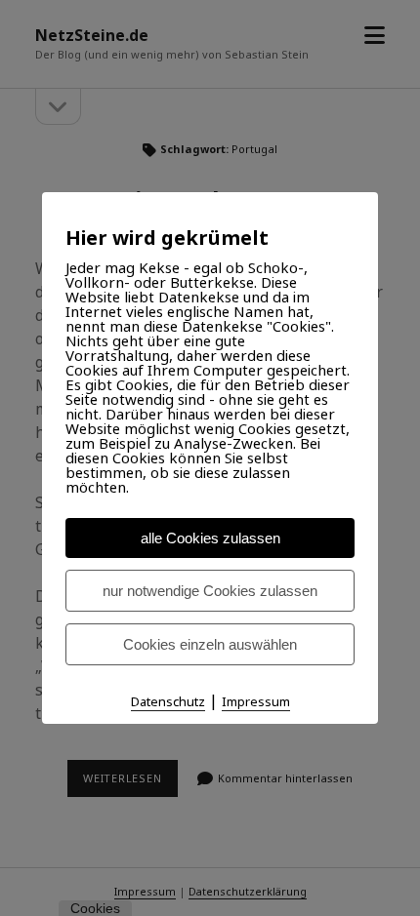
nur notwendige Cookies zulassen (210, 590)
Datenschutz (168, 701)
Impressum (256, 701)
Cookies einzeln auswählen (210, 644)
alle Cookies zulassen (210, 538)
